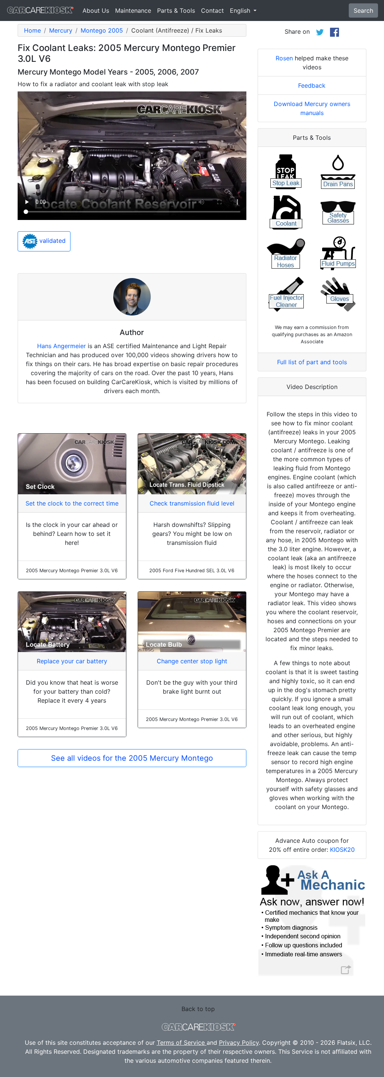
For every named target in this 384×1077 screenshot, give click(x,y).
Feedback (312, 85)
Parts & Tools (176, 10)
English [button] (241, 10)
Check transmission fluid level (192, 503)
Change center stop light (192, 661)
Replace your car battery (72, 661)
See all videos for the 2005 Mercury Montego (132, 758)
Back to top (198, 1009)
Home (32, 30)
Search (363, 10)
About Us (95, 10)
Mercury (60, 30)
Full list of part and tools (312, 362)
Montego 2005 (102, 30)
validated (52, 240)
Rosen (284, 58)
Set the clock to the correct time (72, 503)
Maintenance (133, 10)
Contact (212, 10)
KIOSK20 (342, 849)
